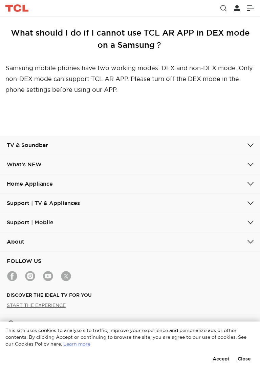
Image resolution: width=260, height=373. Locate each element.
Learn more (76, 344)
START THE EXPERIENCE (36, 305)
